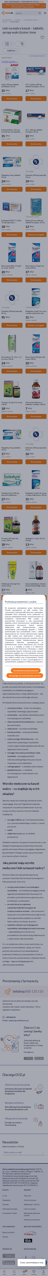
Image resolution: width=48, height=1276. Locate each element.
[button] (44, 1260)
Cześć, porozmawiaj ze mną (31, 1263)
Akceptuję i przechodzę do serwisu (25, 675)
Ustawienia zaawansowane (25, 670)
